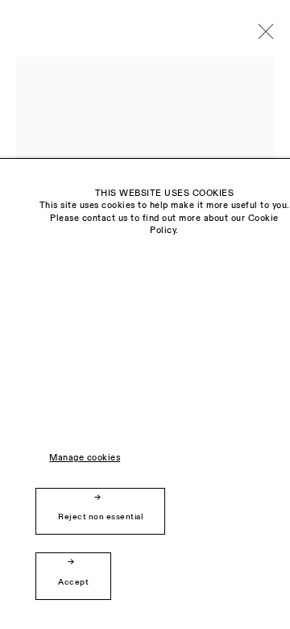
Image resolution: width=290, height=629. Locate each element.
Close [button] (262, 36)
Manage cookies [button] (84, 458)
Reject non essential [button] (100, 516)
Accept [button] (73, 582)
